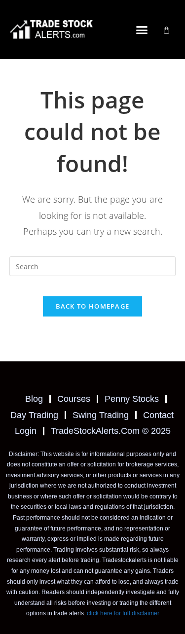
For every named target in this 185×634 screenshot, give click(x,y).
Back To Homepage (93, 306)
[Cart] (166, 30)
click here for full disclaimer (123, 613)
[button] (141, 29)
